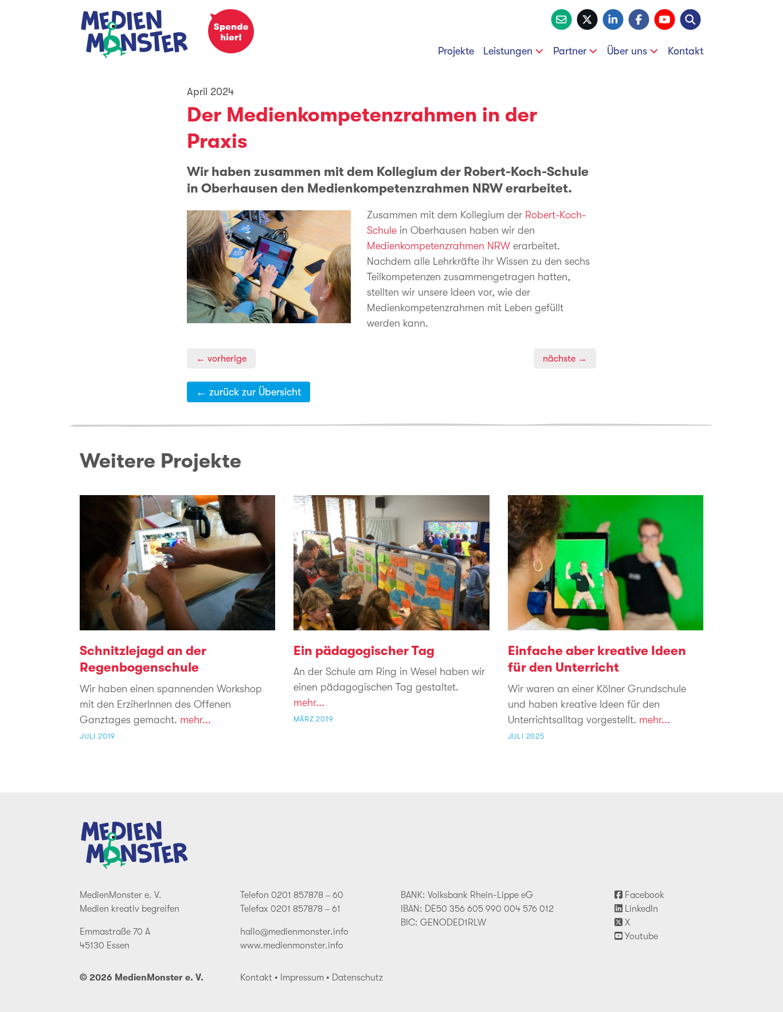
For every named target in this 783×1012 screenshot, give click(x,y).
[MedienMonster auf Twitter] (587, 18)
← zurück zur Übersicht (248, 392)
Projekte (456, 51)
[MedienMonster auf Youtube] (665, 18)
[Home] (135, 36)
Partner (569, 51)
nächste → (565, 358)
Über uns (627, 51)
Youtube (640, 936)
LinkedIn (640, 909)
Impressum (302, 977)
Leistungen (508, 51)
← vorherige (221, 358)
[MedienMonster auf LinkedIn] (613, 18)
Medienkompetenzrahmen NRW (438, 246)
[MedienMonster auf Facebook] (639, 18)
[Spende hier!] (231, 31)
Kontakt (685, 51)
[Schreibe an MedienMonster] (561, 18)
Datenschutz (357, 977)
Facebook (643, 895)
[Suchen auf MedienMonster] (690, 18)
